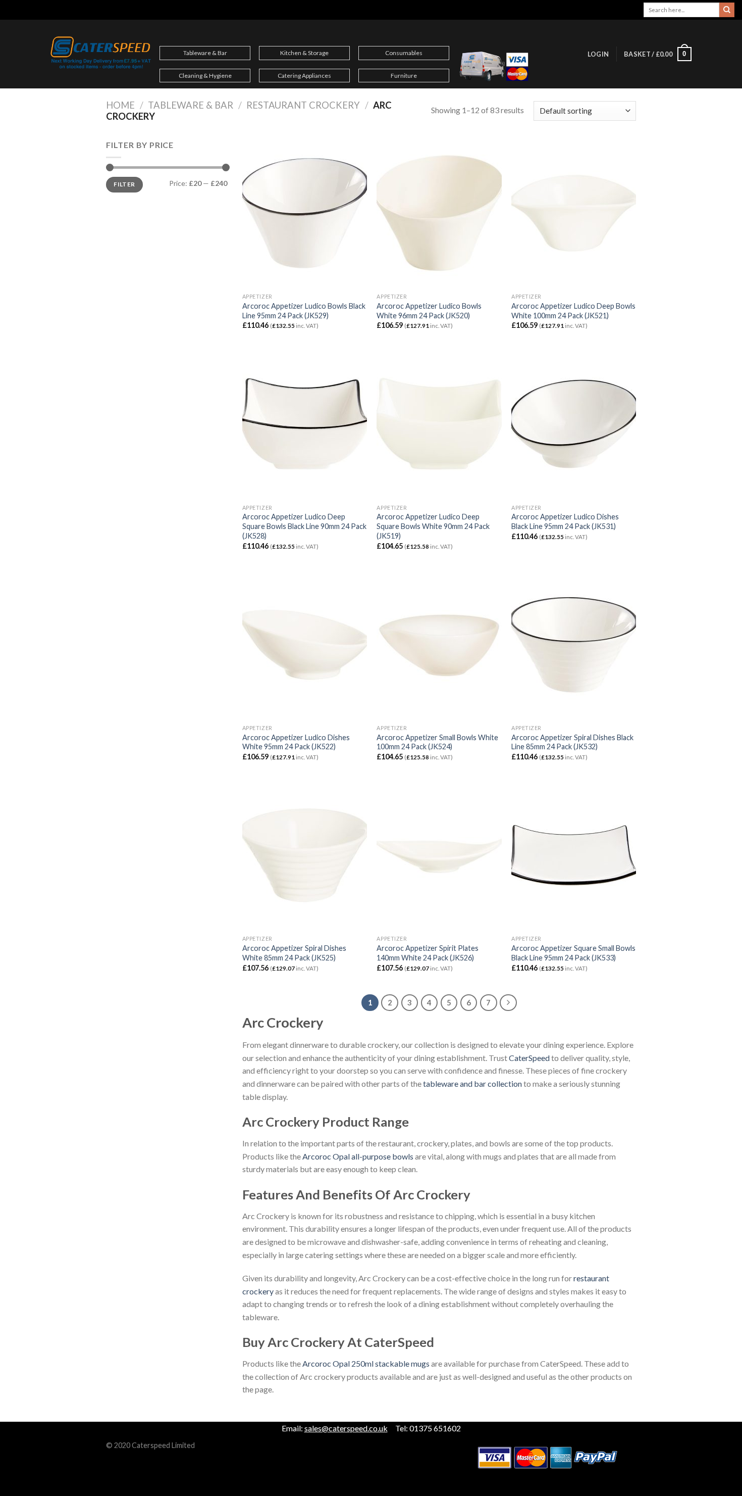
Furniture (404, 75)
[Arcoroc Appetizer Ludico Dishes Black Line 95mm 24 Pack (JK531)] (573, 424)
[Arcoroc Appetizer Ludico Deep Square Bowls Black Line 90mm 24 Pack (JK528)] (304, 424)
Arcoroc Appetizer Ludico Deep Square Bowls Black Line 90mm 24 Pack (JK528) (304, 526)
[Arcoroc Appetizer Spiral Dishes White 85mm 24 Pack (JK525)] (304, 855)
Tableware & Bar (205, 53)
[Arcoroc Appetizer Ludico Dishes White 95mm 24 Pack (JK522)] (304, 644)
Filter (124, 184)
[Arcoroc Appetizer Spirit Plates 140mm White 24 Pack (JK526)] (439, 855)
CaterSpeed (529, 1058)
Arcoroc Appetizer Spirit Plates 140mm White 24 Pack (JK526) (428, 953)
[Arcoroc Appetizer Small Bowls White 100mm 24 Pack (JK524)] (439, 644)
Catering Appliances (304, 75)
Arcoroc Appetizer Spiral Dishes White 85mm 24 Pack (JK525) (294, 953)
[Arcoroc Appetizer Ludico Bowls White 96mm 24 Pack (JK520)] (439, 213)
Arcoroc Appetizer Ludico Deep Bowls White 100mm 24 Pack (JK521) (573, 311)
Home (120, 105)
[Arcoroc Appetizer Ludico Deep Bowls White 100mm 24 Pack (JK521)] (573, 213)
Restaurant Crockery (303, 105)
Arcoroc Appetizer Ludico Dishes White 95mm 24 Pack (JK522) (296, 742)
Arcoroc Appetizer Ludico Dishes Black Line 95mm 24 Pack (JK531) (565, 521)
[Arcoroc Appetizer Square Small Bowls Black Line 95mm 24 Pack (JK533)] (573, 855)
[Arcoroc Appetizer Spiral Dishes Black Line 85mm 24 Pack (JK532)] (573, 644)
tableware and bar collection (472, 1083)
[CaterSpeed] (100, 54)
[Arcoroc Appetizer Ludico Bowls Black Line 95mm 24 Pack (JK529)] (304, 213)
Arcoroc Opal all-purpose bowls (357, 1156)
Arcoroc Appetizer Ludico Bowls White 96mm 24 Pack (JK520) (429, 311)
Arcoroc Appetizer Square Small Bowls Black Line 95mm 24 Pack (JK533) (573, 953)
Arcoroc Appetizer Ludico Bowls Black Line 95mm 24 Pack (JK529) (303, 311)
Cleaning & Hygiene (205, 75)
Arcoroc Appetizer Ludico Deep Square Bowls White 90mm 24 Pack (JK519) (433, 526)
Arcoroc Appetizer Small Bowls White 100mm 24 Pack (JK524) (437, 742)
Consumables (403, 53)
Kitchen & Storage (304, 53)
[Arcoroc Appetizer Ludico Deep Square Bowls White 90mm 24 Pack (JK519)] (439, 424)
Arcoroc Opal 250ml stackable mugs (366, 1363)
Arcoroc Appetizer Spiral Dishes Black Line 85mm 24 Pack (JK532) (572, 742)
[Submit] (726, 10)
